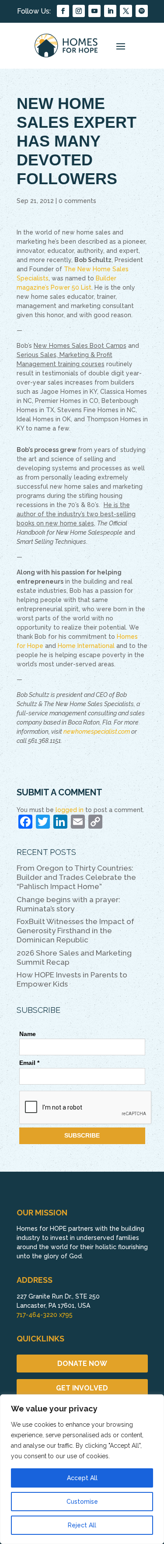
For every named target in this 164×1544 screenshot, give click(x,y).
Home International (86, 645)
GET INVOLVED (82, 1388)
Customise (82, 1501)
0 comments (77, 200)
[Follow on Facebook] (63, 11)
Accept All (82, 1477)
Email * (29, 1062)
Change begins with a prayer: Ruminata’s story (68, 904)
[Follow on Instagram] (79, 11)
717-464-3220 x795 (45, 1314)
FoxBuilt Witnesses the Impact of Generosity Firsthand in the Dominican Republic (75, 930)
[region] (82, 1469)
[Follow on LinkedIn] (110, 11)
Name (27, 1033)
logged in (70, 809)
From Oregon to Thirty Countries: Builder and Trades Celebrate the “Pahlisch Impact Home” (76, 877)
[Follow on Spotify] (142, 11)
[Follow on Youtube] (94, 11)
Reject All (82, 1525)
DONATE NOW (82, 1363)
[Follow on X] (126, 11)
